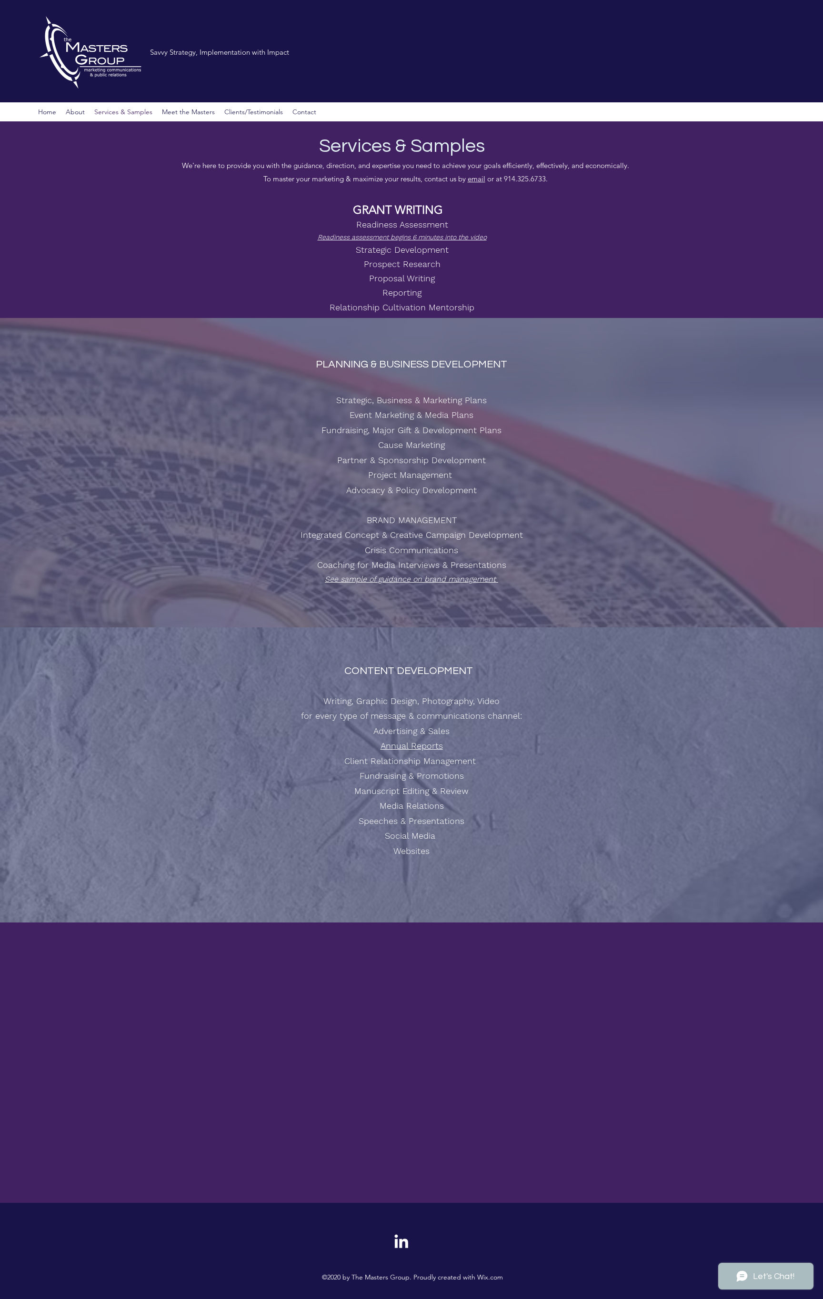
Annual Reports (412, 746)
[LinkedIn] (401, 1241)
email (476, 178)
